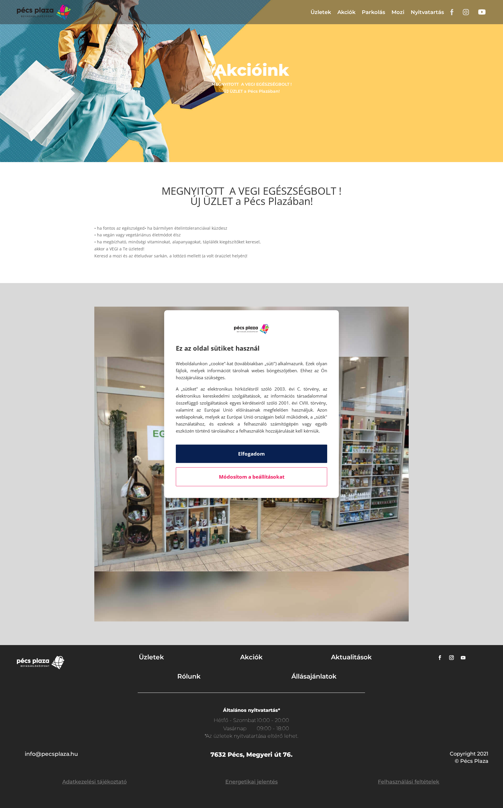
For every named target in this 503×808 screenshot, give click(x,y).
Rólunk (189, 676)
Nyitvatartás (427, 12)
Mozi (398, 12)
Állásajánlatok (313, 676)
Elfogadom (251, 453)
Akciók (346, 12)
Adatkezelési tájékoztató (94, 782)
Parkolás (373, 12)
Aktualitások (351, 657)
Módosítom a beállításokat (251, 476)
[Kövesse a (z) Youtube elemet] (463, 657)
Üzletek (321, 12)
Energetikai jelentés (251, 782)
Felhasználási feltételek (408, 782)
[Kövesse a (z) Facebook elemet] (439, 657)
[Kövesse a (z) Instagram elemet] (451, 657)
